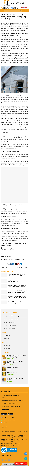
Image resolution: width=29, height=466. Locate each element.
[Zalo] (25, 458)
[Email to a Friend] (16, 264)
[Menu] (23, 11)
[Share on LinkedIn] (21, 264)
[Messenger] (25, 454)
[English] (24, 7)
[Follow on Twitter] (6, 460)
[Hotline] (25, 463)
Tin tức (13, 267)
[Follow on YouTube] (9, 460)
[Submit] (21, 11)
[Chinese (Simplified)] (22, 7)
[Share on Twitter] (13, 264)
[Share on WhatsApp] (8, 264)
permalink (24, 267)
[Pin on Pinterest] (18, 264)
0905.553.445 (6, 8)
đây (23, 259)
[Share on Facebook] (11, 264)
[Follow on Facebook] (2, 460)
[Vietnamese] (26, 7)
